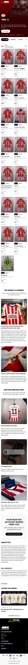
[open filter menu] (26, 39)
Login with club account (14, 534)
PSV (22, 34)
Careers (3, 638)
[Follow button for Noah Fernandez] (12, 138)
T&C (9, 661)
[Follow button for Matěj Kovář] (12, 257)
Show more (4, 583)
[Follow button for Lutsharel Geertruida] (25, 109)
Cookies (18, 661)
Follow (6, 31)
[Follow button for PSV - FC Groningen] (25, 46)
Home (2, 34)
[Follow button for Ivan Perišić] (12, 50)
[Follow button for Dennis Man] (25, 198)
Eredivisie (18, 34)
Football (6, 34)
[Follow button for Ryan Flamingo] (12, 228)
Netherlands (12, 34)
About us (3, 634)
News (2, 637)
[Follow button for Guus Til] (25, 168)
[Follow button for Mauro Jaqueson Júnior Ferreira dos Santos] (12, 168)
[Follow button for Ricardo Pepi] (12, 109)
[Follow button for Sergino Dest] (12, 80)
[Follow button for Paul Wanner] (25, 138)
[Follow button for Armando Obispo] (25, 228)
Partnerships (4, 635)
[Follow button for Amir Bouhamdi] (12, 198)
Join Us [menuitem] (24, 2)
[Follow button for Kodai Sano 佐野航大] (25, 50)
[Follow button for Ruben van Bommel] (25, 80)
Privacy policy (13, 661)
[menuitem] (2, 2)
